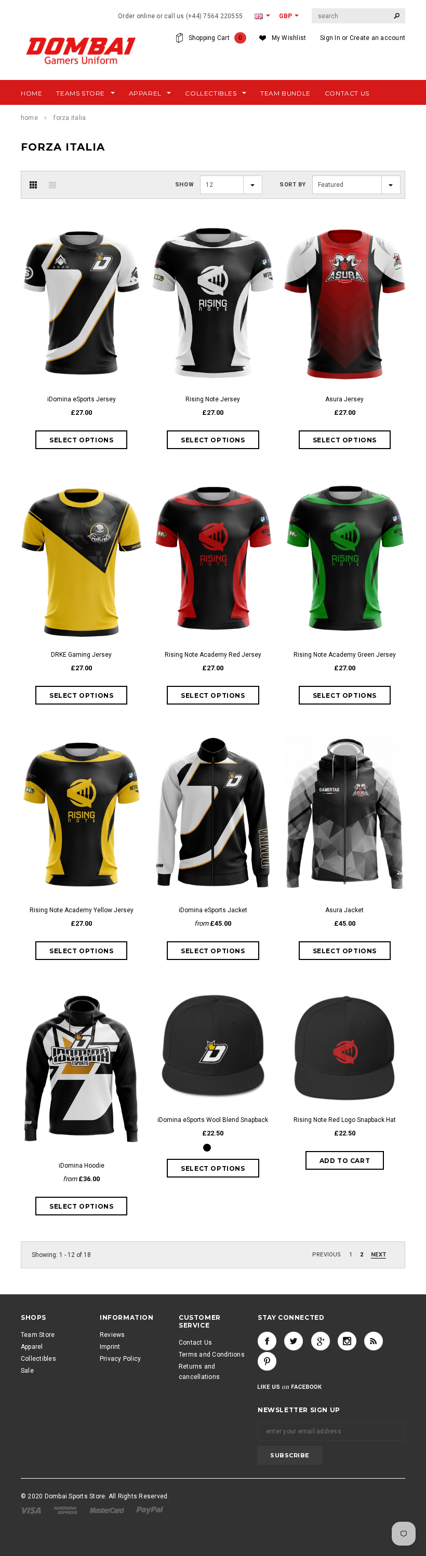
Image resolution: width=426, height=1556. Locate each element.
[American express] (66, 1509)
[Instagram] (347, 1341)
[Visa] (32, 1509)
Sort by (292, 184)
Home (29, 117)
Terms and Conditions (212, 1354)
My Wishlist (289, 38)
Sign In (330, 38)
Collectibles (38, 1358)
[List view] (52, 184)
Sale (27, 1370)
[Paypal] (150, 1509)
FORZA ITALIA (70, 117)
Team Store (38, 1334)
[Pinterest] (267, 1361)
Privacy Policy (120, 1358)
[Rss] (373, 1341)
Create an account (377, 38)
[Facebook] (267, 1341)
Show (184, 184)
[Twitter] (293, 1341)
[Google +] (320, 1341)
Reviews (112, 1334)
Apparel (32, 1346)
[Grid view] (33, 184)
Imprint (110, 1346)
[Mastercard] (108, 1509)
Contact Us (195, 1342)
